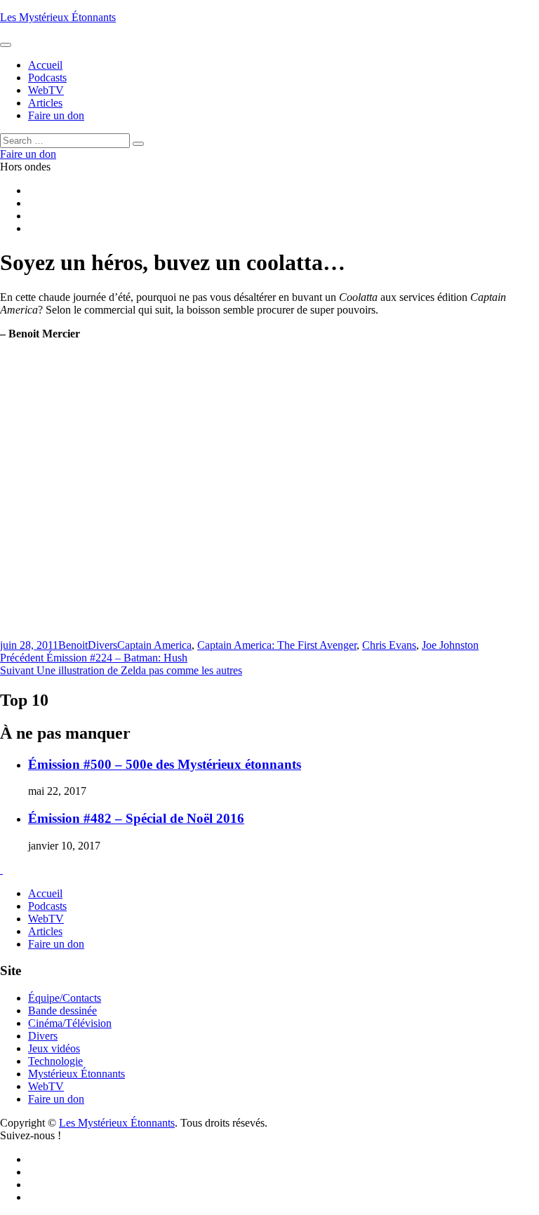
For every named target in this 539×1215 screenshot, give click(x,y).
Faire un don (56, 944)
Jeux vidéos (54, 1048)
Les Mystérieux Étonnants (58, 17)
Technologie (55, 1061)
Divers (102, 645)
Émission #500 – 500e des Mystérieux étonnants (164, 764)
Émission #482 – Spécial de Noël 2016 (136, 818)
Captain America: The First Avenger (277, 645)
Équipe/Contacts (64, 998)
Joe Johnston (450, 645)
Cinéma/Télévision (70, 1023)
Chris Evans (389, 645)
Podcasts (47, 906)
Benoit (73, 645)
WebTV (46, 919)
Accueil (45, 893)
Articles (45, 931)
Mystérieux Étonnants (76, 1074)
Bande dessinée (62, 1010)
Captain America (154, 645)
